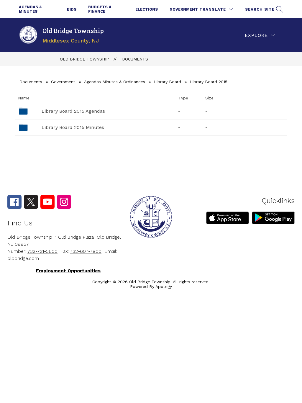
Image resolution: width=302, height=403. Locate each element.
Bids (71, 9)
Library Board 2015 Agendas (73, 111)
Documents (135, 59)
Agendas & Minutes (30, 9)
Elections (146, 9)
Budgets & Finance (99, 9)
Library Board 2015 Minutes (73, 127)
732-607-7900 (85, 251)
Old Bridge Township (84, 59)
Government (184, 9)
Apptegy (163, 286)
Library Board (167, 81)
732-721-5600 (42, 251)
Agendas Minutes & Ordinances (114, 81)
